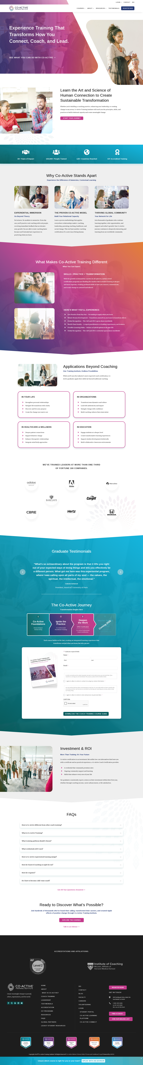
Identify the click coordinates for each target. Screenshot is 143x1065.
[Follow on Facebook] (8, 1003)
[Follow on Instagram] (18, 1003)
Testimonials (47, 1004)
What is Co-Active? (50, 993)
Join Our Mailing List (121, 1019)
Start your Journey (72, 118)
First (65, 660)
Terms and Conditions (92, 1054)
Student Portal (87, 1012)
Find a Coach (117, 1014)
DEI (80, 986)
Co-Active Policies (71, 1054)
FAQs (43, 1018)
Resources (46, 1015)
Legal (100, 1054)
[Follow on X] (11, 1003)
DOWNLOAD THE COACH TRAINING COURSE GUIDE (86, 714)
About (44, 989)
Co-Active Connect (88, 1022)
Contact (82, 990)
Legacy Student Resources (53, 1025)
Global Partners (48, 1022)
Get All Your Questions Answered (70, 890)
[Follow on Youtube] (21, 1003)
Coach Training (48, 996)
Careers (82, 1001)
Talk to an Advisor (70, 927)
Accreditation (47, 1007)
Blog (81, 993)
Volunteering (85, 1004)
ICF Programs (47, 1011)
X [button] (141, 1058)
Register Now (118, 987)
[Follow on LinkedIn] (15, 1003)
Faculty (82, 997)
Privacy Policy (81, 1054)
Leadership (46, 1000)
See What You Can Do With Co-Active (31, 57)
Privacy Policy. (70, 690)
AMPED (112, 1054)
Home (43, 985)
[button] (120, 572)
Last (92, 660)
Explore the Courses (71, 920)
